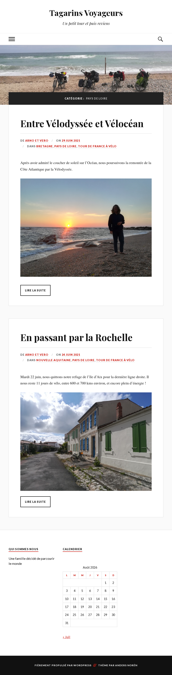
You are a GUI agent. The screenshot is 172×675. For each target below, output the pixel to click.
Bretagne (44, 146)
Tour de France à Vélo (97, 146)
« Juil (66, 637)
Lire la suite (35, 290)
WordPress (82, 665)
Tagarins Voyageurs (86, 12)
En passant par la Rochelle (76, 337)
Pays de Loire (65, 146)
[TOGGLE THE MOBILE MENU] (12, 39)
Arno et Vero (36, 140)
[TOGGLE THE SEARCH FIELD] (160, 39)
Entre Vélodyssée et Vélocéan (81, 123)
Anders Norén (126, 665)
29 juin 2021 (71, 140)
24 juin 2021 (71, 354)
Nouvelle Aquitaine (53, 360)
